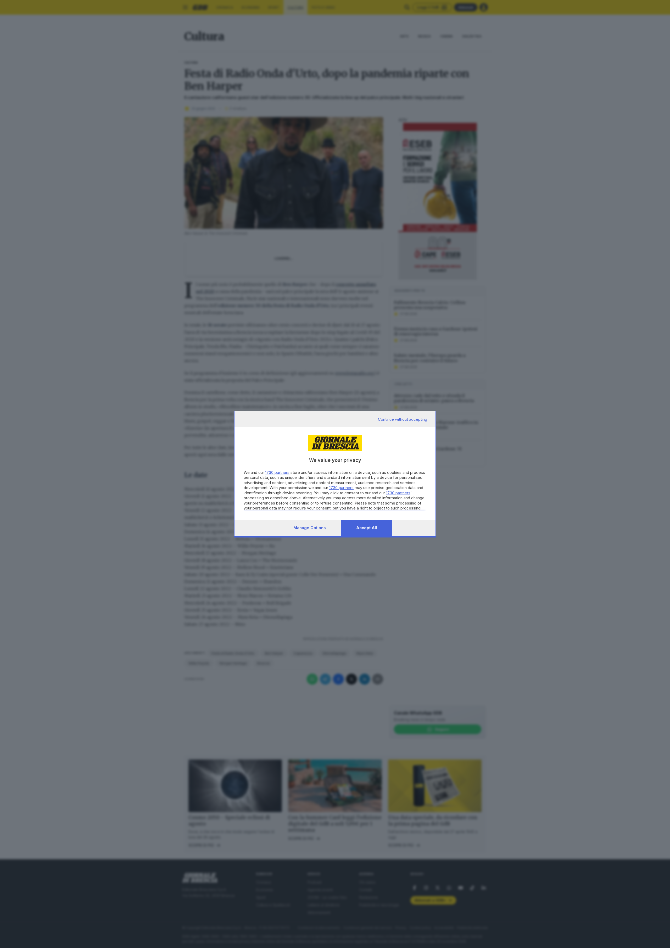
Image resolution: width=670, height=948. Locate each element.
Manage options (309, 527)
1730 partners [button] (277, 472)
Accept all (366, 527)
